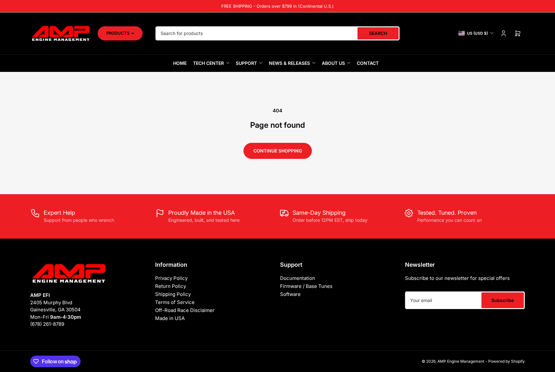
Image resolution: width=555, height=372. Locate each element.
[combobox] (277, 33)
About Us (333, 63)
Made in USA (170, 318)
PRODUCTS (117, 33)
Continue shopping (277, 150)
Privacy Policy (171, 278)
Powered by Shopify (506, 361)
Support (246, 63)
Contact (368, 63)
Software (290, 294)
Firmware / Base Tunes (306, 286)
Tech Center (208, 63)
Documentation (297, 278)
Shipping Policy (173, 294)
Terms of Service (175, 302)
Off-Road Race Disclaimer (185, 310)
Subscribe (502, 300)
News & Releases (289, 63)
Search (378, 33)
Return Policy (170, 286)
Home (180, 63)
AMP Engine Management (460, 361)
